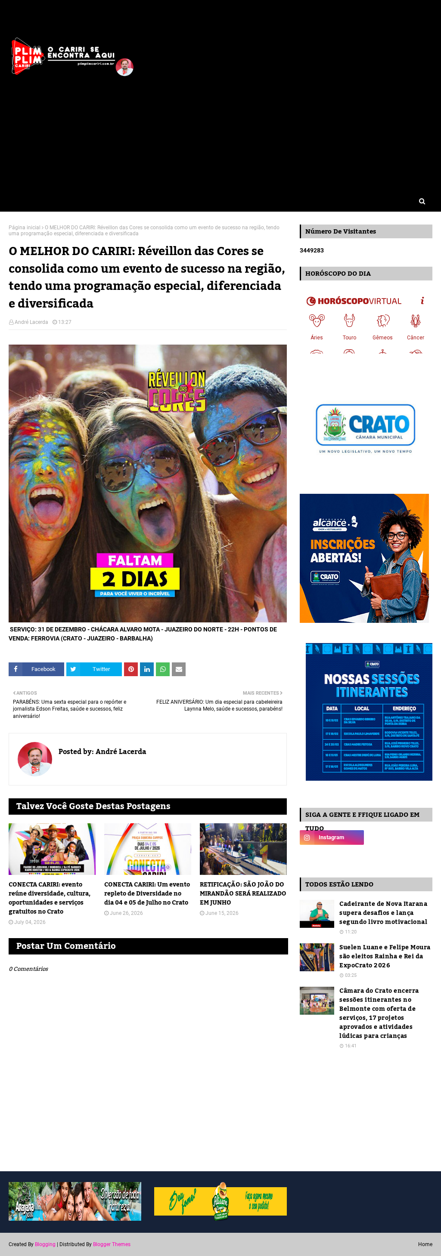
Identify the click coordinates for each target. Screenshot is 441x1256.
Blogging (45, 1244)
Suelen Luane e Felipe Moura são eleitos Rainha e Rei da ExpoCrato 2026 (385, 956)
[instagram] (332, 837)
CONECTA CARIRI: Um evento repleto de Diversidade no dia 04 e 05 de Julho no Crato (147, 894)
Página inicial (24, 228)
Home (425, 1244)
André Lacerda (31, 322)
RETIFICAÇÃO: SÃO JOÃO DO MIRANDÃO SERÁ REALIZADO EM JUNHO (243, 894)
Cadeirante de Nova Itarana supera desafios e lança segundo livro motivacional (383, 913)
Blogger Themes (111, 1244)
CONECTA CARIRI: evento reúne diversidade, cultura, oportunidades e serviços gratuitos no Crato (49, 898)
